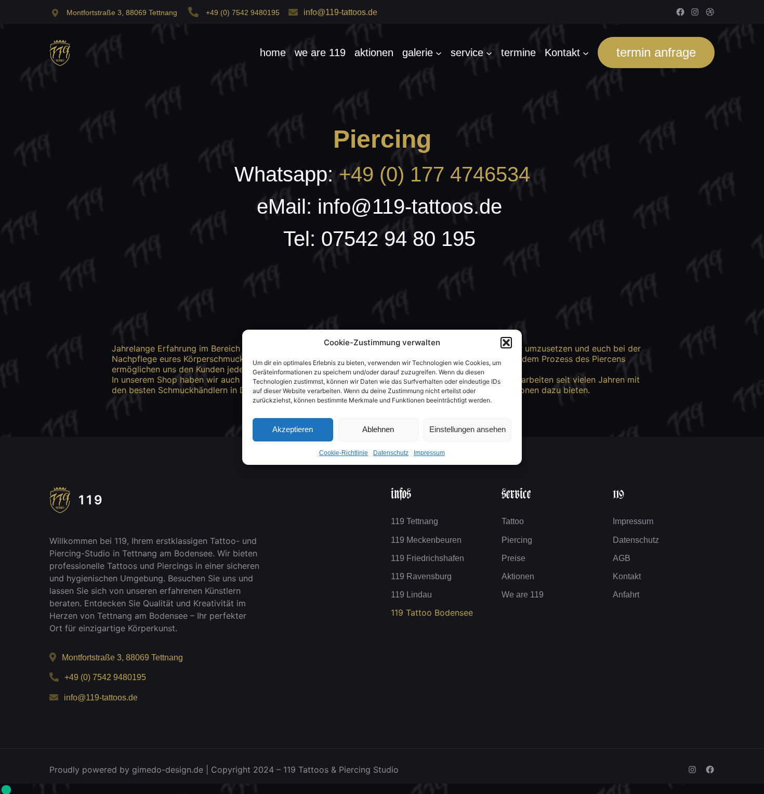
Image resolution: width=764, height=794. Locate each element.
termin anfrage (656, 52)
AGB (621, 558)
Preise (513, 558)
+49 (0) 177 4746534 (434, 174)
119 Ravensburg (421, 576)
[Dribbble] (710, 12)
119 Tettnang (414, 521)
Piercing (382, 139)
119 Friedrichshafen (427, 558)
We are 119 (523, 594)
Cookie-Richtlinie (343, 453)
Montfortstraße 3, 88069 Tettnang (122, 12)
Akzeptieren (292, 429)
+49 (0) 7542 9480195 (243, 12)
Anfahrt (626, 594)
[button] (506, 342)
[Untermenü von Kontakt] (586, 52)
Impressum (429, 453)
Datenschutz (391, 453)
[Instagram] (695, 12)
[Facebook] (680, 12)
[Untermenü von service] (489, 52)
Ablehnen (378, 429)
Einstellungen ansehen (467, 429)
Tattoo (513, 521)
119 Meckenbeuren (426, 540)
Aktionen (518, 576)
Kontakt (627, 576)
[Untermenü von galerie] (439, 52)
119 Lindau (411, 594)
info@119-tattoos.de (340, 12)
